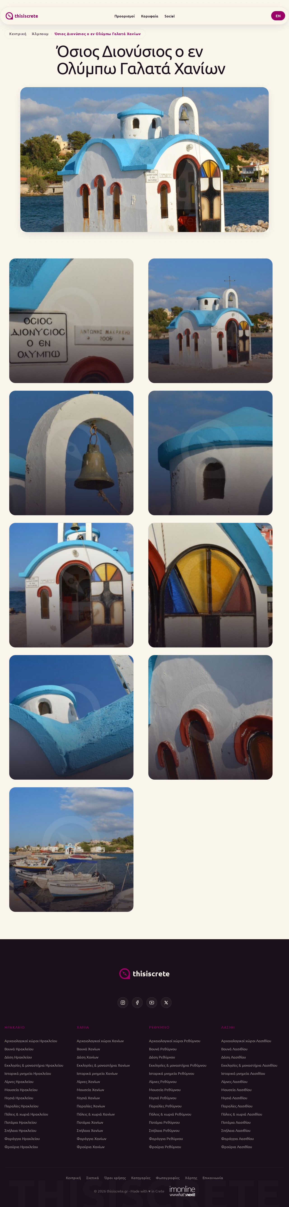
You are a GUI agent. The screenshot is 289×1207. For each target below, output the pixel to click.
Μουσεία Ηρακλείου (21, 1089)
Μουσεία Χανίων (90, 1089)
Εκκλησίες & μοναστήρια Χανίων (103, 1065)
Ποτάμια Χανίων (90, 1122)
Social (170, 15)
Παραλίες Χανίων (91, 1106)
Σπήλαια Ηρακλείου (20, 1130)
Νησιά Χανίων (88, 1097)
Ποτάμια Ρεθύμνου (164, 1122)
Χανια (83, 1027)
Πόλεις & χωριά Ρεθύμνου (170, 1114)
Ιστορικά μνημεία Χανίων (97, 1073)
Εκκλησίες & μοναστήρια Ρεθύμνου (177, 1065)
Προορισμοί (124, 15)
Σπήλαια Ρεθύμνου (164, 1130)
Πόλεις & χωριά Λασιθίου (241, 1114)
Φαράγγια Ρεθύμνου (166, 1138)
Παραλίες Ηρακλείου (21, 1106)
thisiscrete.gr (117, 1191)
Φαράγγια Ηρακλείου (22, 1138)
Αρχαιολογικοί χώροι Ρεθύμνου (174, 1040)
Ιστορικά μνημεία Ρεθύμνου (171, 1073)
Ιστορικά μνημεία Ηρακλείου (28, 1073)
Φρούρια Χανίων (91, 1146)
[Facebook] (137, 1002)
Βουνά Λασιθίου (234, 1049)
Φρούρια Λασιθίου (236, 1146)
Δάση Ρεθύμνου (162, 1057)
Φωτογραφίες (167, 1177)
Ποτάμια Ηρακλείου (21, 1122)
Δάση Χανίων (87, 1057)
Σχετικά (92, 1177)
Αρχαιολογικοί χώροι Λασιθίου (246, 1040)
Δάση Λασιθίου (233, 1057)
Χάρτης (191, 1177)
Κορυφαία (149, 15)
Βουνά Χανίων (88, 1049)
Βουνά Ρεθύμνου (163, 1049)
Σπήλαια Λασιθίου (235, 1130)
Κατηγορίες (140, 1177)
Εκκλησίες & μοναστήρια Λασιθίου (249, 1065)
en (278, 15)
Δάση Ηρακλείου (18, 1057)
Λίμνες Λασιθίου (234, 1081)
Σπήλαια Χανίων (90, 1130)
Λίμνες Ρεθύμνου (163, 1081)
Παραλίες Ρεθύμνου (165, 1106)
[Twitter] (166, 1002)
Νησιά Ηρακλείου (19, 1097)
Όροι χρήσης (115, 1177)
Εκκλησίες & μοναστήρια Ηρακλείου (34, 1065)
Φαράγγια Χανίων (91, 1138)
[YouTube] (151, 1002)
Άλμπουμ (40, 33)
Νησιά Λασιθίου (234, 1097)
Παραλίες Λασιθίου (236, 1106)
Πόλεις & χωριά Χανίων (96, 1114)
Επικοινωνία (213, 1177)
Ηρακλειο (15, 1027)
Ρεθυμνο (159, 1027)
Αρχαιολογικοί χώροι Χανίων (100, 1040)
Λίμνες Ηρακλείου (19, 1081)
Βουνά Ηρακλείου (19, 1049)
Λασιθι (228, 1027)
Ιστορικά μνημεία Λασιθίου (243, 1073)
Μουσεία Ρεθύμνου (165, 1089)
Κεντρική (17, 33)
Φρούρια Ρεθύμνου (165, 1146)
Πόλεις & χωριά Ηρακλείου (26, 1114)
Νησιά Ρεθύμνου (162, 1097)
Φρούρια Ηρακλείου (21, 1146)
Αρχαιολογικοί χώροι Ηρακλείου (31, 1040)
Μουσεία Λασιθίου (236, 1089)
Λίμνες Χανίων (88, 1081)
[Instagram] (122, 1002)
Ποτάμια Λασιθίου (236, 1122)
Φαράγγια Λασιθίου (237, 1138)
